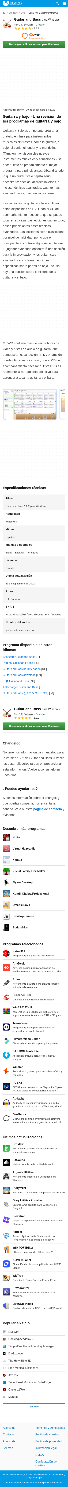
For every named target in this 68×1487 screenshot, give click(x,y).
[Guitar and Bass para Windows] (7, 23)
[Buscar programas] (57, 3)
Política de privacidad (48, 1441)
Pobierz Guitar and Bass (18, 662)
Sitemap (8, 1448)
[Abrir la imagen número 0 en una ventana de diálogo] (30, 404)
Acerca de (9, 1427)
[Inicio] (4, 12)
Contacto (8, 1434)
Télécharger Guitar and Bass (20, 687)
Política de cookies (47, 1434)
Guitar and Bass (37, 19)
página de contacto (47, 809)
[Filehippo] (12, 3)
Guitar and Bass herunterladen (22, 669)
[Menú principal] (64, 3)
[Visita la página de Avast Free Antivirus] (34, 36)
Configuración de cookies (46, 1463)
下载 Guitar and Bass (16, 681)
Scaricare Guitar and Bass (19, 656)
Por (23, 24)
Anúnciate (9, 1441)
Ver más (34, 1406)
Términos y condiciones (50, 1427)
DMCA (39, 1454)
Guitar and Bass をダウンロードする (25, 693)
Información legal (46, 1448)
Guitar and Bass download (19, 675)
